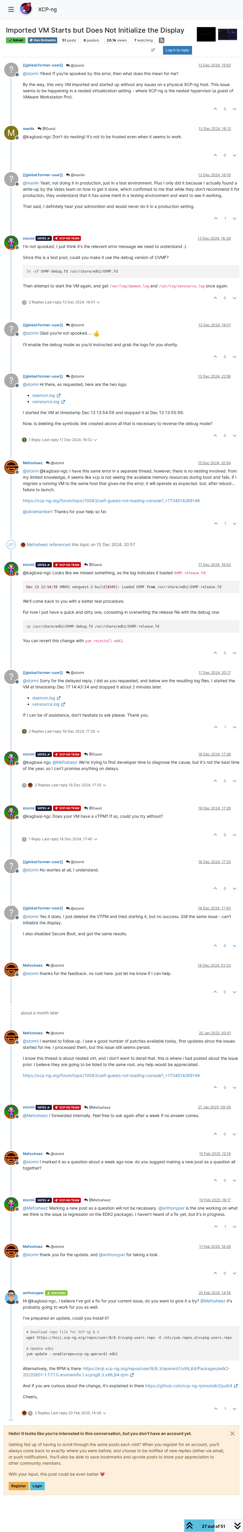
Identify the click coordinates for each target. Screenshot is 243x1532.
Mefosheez (33, 463)
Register (18, 1486)
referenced (60, 544)
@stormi (77, 65)
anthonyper (33, 1293)
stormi (28, 238)
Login (37, 1486)
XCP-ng (47, 9)
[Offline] (13, 242)
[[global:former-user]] (43, 65)
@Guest (48, 128)
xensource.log (46, 401)
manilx (28, 128)
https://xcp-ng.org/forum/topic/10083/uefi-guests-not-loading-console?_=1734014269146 (111, 500)
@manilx (77, 175)
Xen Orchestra (44, 40)
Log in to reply (177, 50)
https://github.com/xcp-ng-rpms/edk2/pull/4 (188, 1385)
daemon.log (43, 395)
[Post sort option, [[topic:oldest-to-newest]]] (153, 50)
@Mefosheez (99, 1107)
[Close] (232, 1434)
